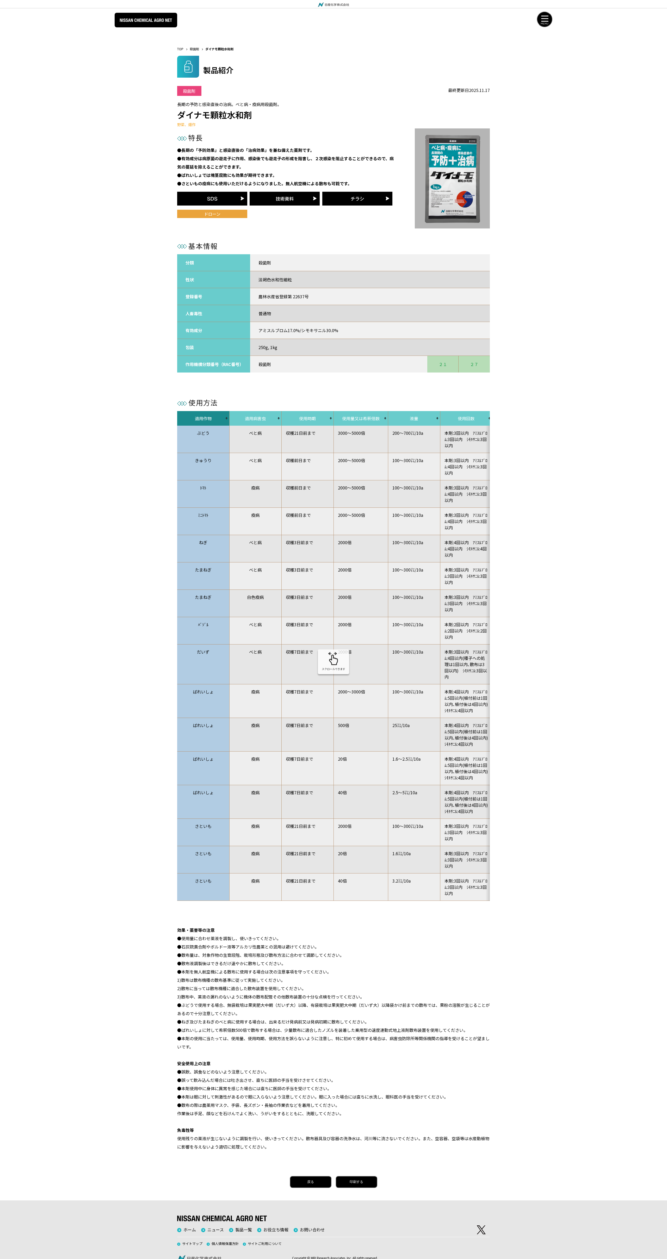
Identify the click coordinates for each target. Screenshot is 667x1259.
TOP (180, 49)
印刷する (356, 1182)
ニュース (215, 1229)
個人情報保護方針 (225, 1243)
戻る (310, 1182)
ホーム (189, 1229)
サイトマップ (192, 1243)
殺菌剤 (194, 49)
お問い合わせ (312, 1229)
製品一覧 (243, 1229)
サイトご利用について (265, 1243)
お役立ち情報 (275, 1229)
